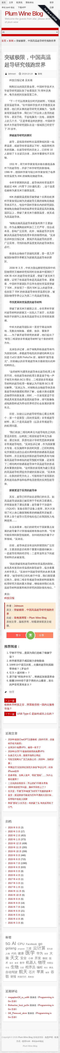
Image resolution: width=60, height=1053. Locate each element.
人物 (8, 953)
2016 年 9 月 (14, 899)
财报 (13, 976)
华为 (39, 953)
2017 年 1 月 (14, 887)
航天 (23, 971)
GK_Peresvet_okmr (17, 1013)
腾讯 (51, 967)
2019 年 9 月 (14, 855)
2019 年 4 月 (14, 875)
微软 (45, 958)
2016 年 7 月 (14, 907)
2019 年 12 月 (14, 843)
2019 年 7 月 (14, 863)
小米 (30, 958)
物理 (11, 691)
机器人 (31, 962)
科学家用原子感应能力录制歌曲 (26, 660)
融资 (47, 972)
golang (11, 948)
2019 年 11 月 (14, 847)
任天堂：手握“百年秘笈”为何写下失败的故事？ (30, 791)
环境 (7, 968)
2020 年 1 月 (14, 839)
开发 (38, 958)
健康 (21, 953)
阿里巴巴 (22, 977)
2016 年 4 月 (14, 919)
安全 (23, 958)
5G (8, 944)
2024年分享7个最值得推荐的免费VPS (26, 751)
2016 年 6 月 (14, 911)
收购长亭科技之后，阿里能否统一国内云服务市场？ (29, 706)
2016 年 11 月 (14, 891)
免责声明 (49, 1037)
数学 (22, 963)
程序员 (30, 967)
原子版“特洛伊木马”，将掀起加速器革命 (31, 676)
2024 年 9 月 (14, 827)
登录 (52, 2)
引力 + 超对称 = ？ (19, 672)
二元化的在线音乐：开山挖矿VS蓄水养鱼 (28, 783)
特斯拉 (50, 963)
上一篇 (11, 700)
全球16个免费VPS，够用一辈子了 (24, 747)
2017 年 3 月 (14, 883)
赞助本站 (30, 2)
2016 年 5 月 (14, 915)
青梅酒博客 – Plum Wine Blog (30, 617)
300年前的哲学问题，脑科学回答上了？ (27, 787)
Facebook (31, 944)
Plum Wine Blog (24, 13)
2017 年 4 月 (14, 879)
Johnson (12, 74)
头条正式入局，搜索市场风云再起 (24, 755)
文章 (11, 2)
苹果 (40, 972)
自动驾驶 (12, 972)
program (21, 949)
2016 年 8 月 (14, 903)
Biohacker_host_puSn (18, 1005)
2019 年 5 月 (14, 871)
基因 (46, 954)
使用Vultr (26, 1041)
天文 (14, 957)
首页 (4, 2)
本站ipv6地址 (38, 1041)
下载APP (22, 7)
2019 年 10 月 (14, 851)
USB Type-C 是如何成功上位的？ (35, 713)
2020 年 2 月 (14, 835)
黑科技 (31, 977)
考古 (46, 968)
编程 (39, 967)
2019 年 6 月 (14, 867)
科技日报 (9, 598)
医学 (30, 952)
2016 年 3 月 (14, 923)
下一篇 (11, 714)
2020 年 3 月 (14, 831)
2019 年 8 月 (14, 859)
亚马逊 (49, 949)
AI (14, 943)
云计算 (39, 948)
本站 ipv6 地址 (8, 7)
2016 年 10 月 (14, 895)
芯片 (32, 972)
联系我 (19, 2)
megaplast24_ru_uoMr (18, 997)
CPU (21, 944)
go (40, 944)
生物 (15, 967)
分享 (41, 635)
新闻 (11, 40)
